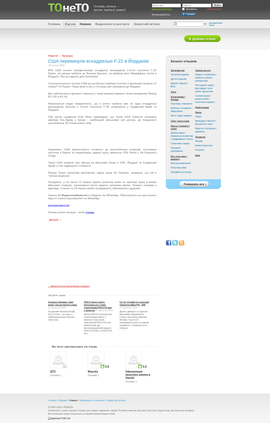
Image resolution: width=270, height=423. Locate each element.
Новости (53, 55)
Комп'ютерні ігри (204, 145)
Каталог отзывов (184, 61)
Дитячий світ (178, 70)
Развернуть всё (193, 183)
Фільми (199, 141)
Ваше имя (158, 5)
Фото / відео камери (182, 115)
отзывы (90, 212)
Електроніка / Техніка (178, 98)
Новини (85, 24)
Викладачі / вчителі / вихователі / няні (205, 122)
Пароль (187, 5)
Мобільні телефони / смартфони (181, 110)
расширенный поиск (215, 24)
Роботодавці (202, 107)
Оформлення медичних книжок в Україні (137, 374)
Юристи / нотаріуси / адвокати (206, 130)
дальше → (55, 219)
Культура (67, 55)
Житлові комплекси (181, 163)
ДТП (52, 371)
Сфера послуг (203, 70)
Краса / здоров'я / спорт (180, 127)
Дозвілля (200, 137)
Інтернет (200, 150)
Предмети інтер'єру (182, 172)
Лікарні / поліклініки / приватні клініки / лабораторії (206, 77)
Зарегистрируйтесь (162, 9)
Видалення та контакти (112, 24)
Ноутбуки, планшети (181, 103)
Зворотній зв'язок (147, 24)
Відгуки (70, 24)
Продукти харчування (177, 149)
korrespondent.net (58, 205)
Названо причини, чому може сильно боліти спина (62, 303)
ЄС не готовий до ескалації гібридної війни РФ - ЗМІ (134, 303)
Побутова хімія (178, 167)
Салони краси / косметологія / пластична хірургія (205, 99)
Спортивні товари (180, 143)
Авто (173, 92)
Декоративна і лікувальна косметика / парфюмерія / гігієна (182, 136)
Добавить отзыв (202, 38)
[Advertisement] (113, 39)
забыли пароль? (214, 9)
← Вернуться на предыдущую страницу (69, 286)
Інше (197, 155)
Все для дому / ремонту (179, 158)
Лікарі (198, 116)
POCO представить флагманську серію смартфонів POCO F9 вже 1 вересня (98, 306)
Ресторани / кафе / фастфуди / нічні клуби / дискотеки (205, 88)
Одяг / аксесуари (180, 121)
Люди (198, 112)
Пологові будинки (180, 74)
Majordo (93, 371)
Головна (54, 24)
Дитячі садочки (178, 79)
